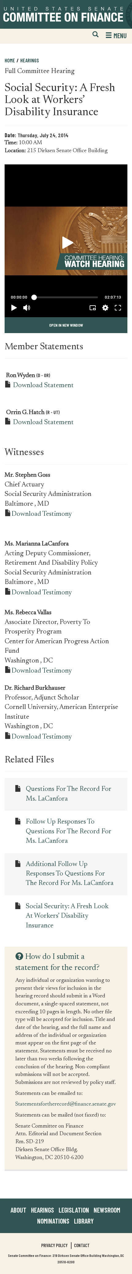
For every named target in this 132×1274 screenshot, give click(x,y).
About (18, 1210)
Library (84, 1221)
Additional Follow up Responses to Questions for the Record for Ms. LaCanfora (70, 874)
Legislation (74, 1210)
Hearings (29, 60)
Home (10, 60)
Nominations (53, 1221)
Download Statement (43, 385)
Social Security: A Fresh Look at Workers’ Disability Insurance (67, 916)
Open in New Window (66, 325)
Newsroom (107, 1210)
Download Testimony (41, 514)
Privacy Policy (54, 1245)
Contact (82, 1245)
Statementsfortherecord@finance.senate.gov (65, 1104)
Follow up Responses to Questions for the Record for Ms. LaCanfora (68, 832)
